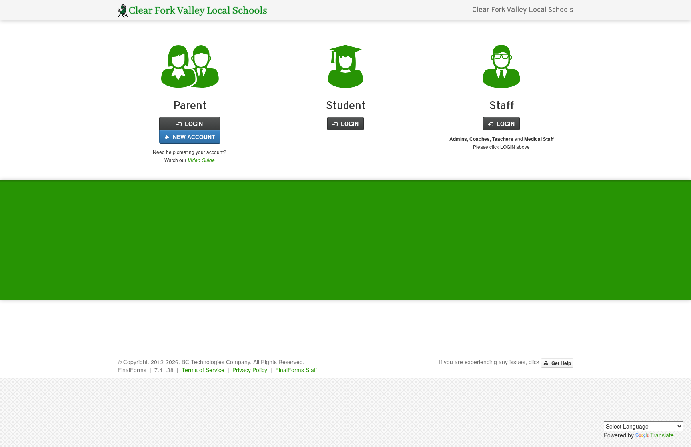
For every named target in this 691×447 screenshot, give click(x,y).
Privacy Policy (249, 370)
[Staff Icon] (501, 79)
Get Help (560, 363)
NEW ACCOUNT (193, 137)
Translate (662, 435)
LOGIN (193, 124)
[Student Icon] (345, 79)
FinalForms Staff (296, 370)
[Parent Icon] (189, 79)
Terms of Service (203, 370)
